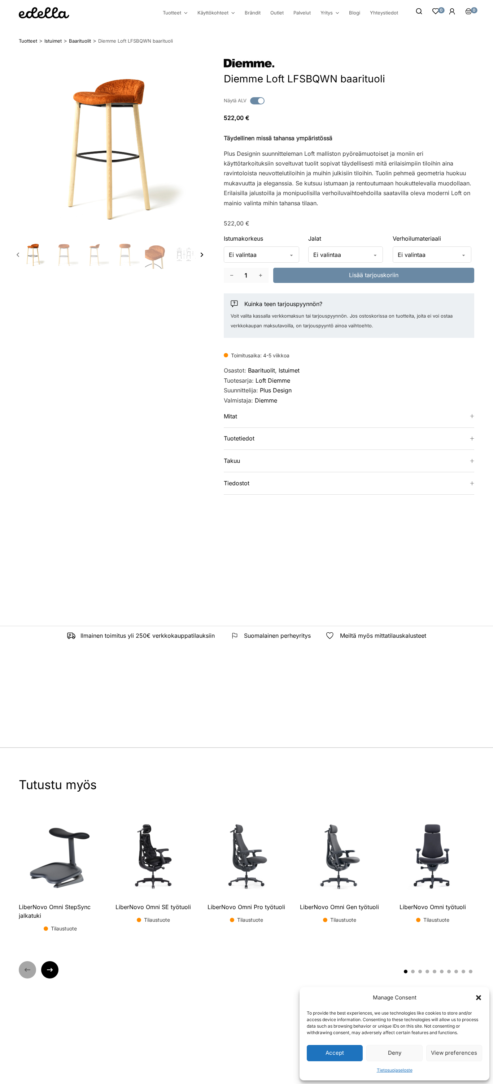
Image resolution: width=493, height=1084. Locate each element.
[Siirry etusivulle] (44, 12)
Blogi (354, 13)
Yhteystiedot (384, 13)
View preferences (454, 1052)
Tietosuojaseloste (395, 1070)
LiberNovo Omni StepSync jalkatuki (55, 911)
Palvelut (302, 13)
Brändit (253, 13)
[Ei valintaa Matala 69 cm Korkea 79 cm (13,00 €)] (261, 254)
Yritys (326, 12)
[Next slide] (202, 255)
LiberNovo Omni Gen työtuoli (339, 907)
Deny (394, 1052)
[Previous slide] (18, 255)
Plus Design (276, 390)
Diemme (266, 400)
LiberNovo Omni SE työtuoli (153, 907)
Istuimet (289, 370)
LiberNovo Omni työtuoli (433, 907)
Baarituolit (261, 370)
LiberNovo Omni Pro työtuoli (246, 907)
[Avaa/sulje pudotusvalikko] (186, 13)
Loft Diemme (273, 380)
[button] (478, 997)
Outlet (277, 13)
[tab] (405, 971)
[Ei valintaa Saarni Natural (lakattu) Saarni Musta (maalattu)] (345, 254)
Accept (335, 1052)
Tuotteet (172, 12)
